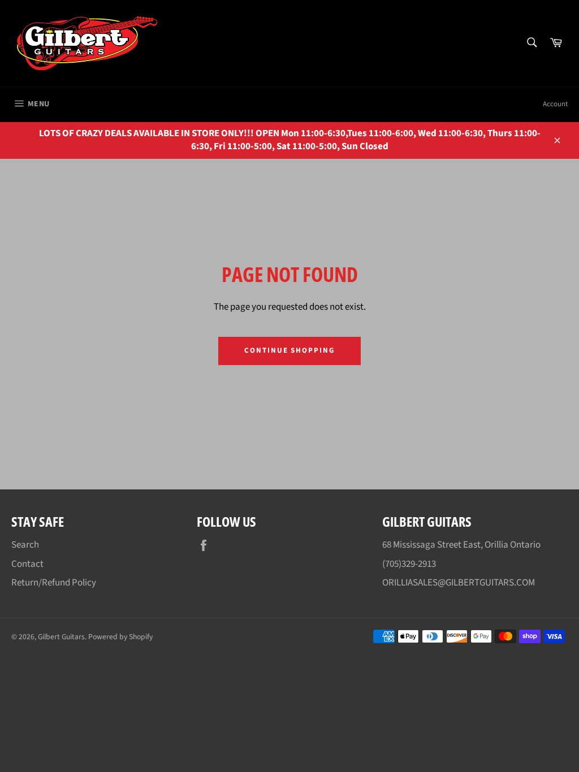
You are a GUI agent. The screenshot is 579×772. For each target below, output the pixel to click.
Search (25, 545)
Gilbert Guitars (61, 636)
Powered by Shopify (120, 636)
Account (555, 104)
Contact (27, 564)
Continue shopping (289, 350)
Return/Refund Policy (53, 582)
